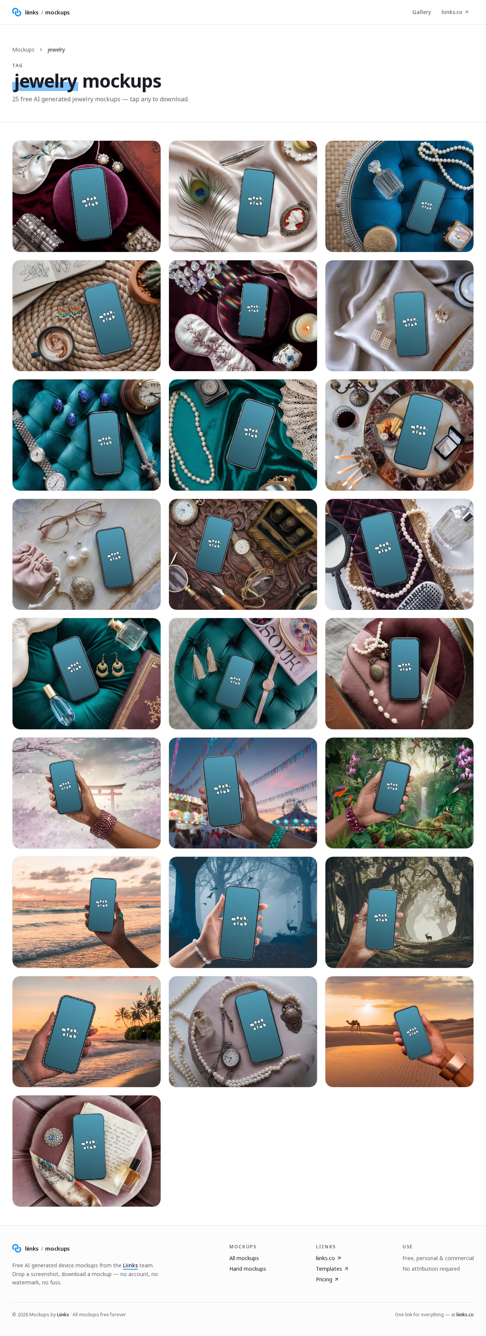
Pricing (324, 1279)
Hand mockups (247, 1268)
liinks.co (452, 12)
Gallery (421, 12)
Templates (329, 1268)
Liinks (130, 1265)
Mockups (23, 49)
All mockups (244, 1258)
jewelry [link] (56, 49)
